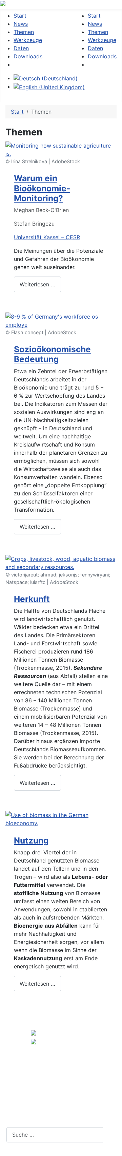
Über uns (56, 1059)
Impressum (58, 1074)
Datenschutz (61, 1089)
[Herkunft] (61, 562)
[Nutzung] (61, 818)
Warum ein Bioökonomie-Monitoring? (42, 188)
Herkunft (32, 599)
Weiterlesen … (37, 284)
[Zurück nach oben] (113, 1147)
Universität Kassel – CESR (47, 237)
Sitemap (54, 1104)
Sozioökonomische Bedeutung (52, 354)
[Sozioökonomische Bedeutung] (61, 320)
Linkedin (60, 1119)
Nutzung (31, 840)
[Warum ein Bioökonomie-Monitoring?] (61, 149)
